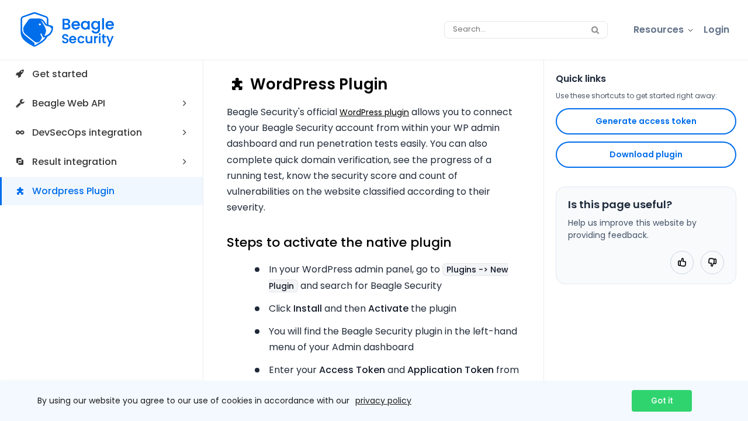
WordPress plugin (374, 112)
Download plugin (646, 154)
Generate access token (646, 121)
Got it (662, 400)
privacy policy (383, 400)
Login (716, 29)
